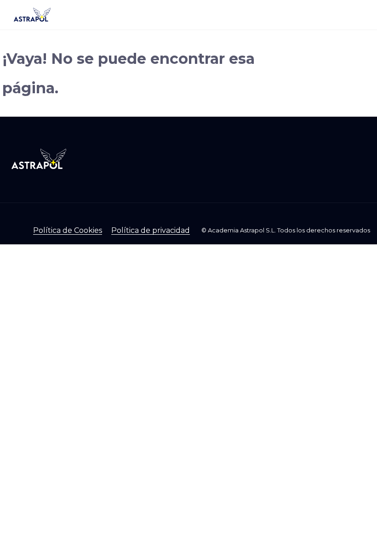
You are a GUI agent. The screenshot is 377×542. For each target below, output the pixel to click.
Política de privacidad (150, 230)
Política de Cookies (67, 230)
